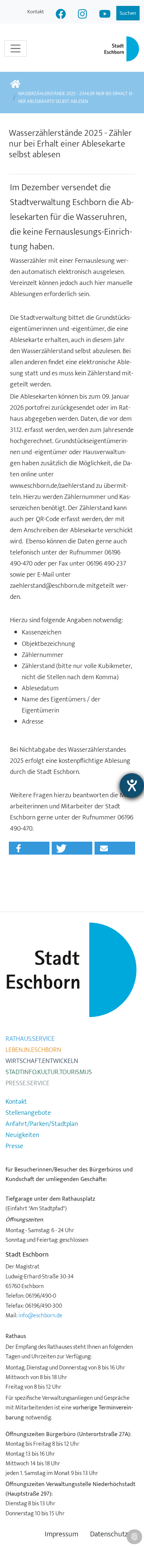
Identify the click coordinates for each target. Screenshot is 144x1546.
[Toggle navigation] (15, 48)
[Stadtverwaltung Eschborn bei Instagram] (82, 15)
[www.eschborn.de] (15, 84)
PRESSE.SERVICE (27, 1083)
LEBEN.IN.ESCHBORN (33, 1050)
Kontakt (35, 11)
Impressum (61, 1534)
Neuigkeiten (22, 1135)
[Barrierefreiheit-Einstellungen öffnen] (132, 785)
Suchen (128, 13)
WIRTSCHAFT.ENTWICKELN (42, 1061)
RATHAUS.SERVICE (30, 1038)
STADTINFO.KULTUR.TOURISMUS (49, 1072)
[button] (29, 848)
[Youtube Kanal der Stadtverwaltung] (105, 15)
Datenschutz (109, 1534)
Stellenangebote (28, 1113)
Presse (14, 1146)
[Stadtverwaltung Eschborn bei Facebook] (61, 15)
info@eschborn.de (40, 1315)
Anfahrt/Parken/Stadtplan (42, 1124)
